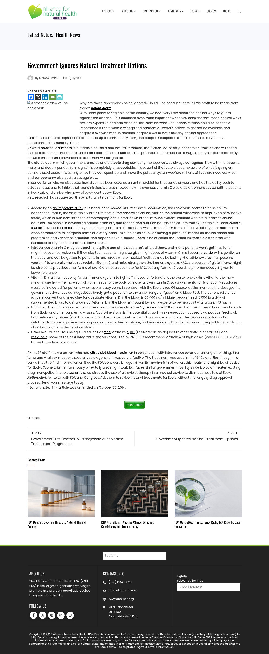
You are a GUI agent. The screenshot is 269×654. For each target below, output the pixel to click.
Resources (174, 11)
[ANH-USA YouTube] (70, 615)
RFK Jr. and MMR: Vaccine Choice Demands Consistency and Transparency (127, 524)
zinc (107, 332)
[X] (38, 97)
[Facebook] (31, 97)
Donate (195, 11)
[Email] (52, 97)
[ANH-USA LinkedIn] (61, 615)
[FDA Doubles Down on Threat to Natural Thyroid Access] (61, 493)
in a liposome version (198, 252)
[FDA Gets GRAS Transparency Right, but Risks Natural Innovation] (208, 493)
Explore (107, 11)
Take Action (151, 11)
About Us (127, 11)
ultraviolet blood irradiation (111, 352)
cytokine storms (153, 307)
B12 (132, 332)
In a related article (70, 372)
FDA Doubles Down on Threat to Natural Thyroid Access (57, 524)
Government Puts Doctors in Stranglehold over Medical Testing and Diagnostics (77, 438)
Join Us (211, 11)
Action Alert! (101, 108)
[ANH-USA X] (42, 615)
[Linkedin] (45, 97)
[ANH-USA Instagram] (51, 615)
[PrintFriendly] (59, 97)
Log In (226, 11)
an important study (68, 208)
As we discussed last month (49, 148)
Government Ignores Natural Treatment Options (197, 436)
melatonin (39, 337)
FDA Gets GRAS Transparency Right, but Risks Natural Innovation (207, 524)
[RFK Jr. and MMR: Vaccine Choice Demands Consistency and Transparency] (134, 493)
